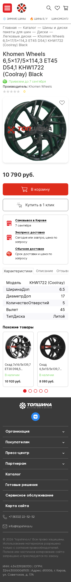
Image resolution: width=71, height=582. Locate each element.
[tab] (25, 391)
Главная (10, 28)
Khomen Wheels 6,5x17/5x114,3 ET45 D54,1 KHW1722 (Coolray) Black (33, 40)
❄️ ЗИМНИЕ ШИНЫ (14, 19)
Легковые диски (17, 36)
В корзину (40, 189)
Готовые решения (22, 485)
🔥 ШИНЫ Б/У (38, 19)
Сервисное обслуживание (29, 495)
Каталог (29, 28)
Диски (42, 32)
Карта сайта (17, 506)
